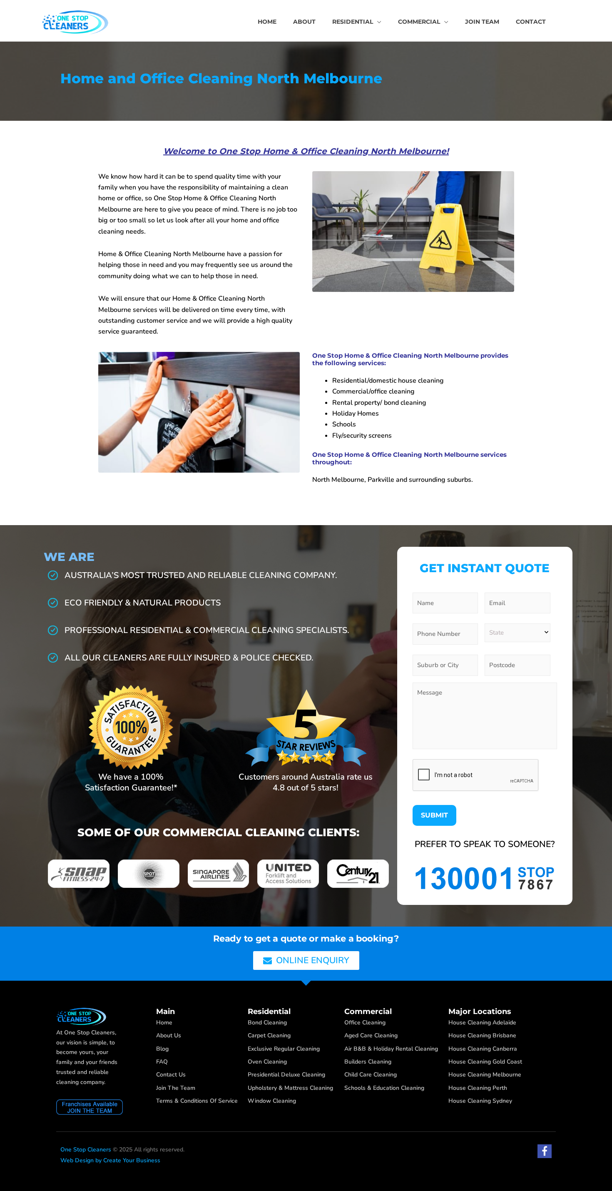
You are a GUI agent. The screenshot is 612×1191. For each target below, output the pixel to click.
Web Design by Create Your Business (110, 1160)
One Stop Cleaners (85, 1150)
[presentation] (476, 775)
